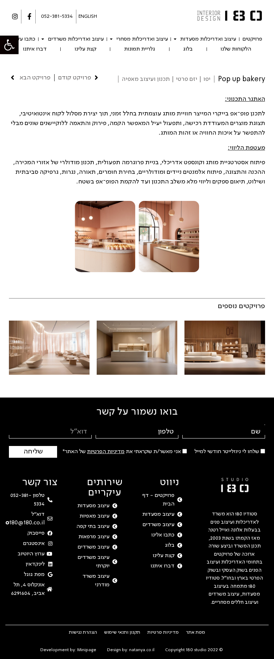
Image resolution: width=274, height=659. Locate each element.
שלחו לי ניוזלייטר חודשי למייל (226, 452)
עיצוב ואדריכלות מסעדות (208, 39)
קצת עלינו (85, 49)
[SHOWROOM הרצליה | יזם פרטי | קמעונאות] (224, 348)
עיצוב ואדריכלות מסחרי (142, 39)
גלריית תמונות (139, 49)
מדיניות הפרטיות (106, 452)
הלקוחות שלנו (235, 49)
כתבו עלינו (23, 39)
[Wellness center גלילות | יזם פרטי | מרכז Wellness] (49, 348)
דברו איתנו (35, 49)
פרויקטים (252, 39)
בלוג (188, 49)
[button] (9, 45)
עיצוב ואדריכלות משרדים (76, 39)
